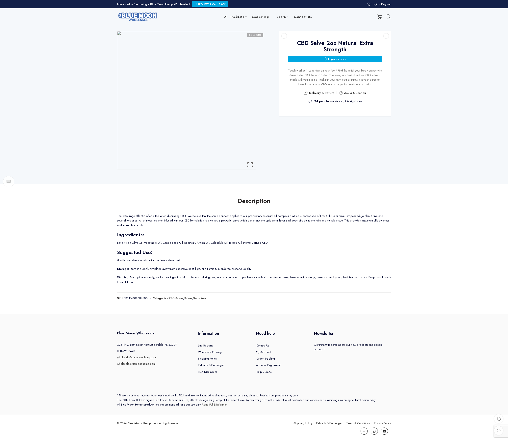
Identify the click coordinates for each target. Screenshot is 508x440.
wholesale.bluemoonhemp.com (136, 364)
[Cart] (379, 16)
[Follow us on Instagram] (374, 431)
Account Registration (268, 365)
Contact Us (303, 17)
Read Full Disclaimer (214, 404)
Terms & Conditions (358, 423)
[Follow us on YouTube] (384, 431)
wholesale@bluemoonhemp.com (137, 357)
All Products (234, 17)
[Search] (388, 16)
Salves (188, 298)
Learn (281, 17)
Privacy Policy (382, 423)
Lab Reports (205, 345)
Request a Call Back (211, 4)
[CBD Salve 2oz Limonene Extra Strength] (284, 36)
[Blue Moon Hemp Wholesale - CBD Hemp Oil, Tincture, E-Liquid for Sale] (138, 16)
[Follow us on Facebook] (364, 431)
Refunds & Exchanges (211, 365)
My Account (263, 352)
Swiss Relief (200, 298)
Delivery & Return (321, 93)
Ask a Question (354, 93)
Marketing (260, 17)
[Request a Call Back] (498, 418)
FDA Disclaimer (207, 372)
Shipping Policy (207, 358)
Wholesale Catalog (210, 352)
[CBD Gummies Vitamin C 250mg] (386, 36)
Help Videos (264, 372)
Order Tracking (265, 358)
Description (254, 201)
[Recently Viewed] (498, 430)
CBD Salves (176, 298)
